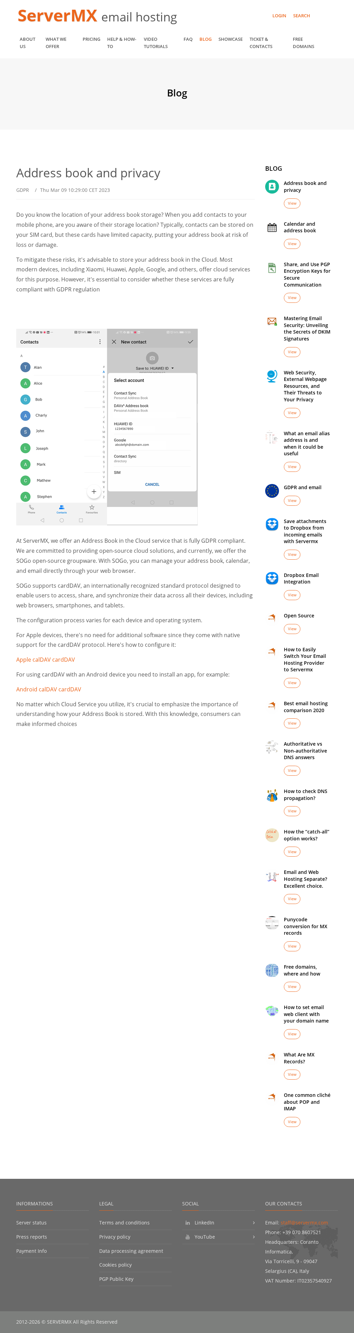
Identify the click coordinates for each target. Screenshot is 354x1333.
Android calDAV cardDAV (48, 689)
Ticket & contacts (261, 42)
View (292, 203)
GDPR (22, 190)
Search (301, 15)
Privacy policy (114, 1236)
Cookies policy (115, 1264)
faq (188, 39)
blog (205, 39)
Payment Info (31, 1251)
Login (279, 15)
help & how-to (121, 42)
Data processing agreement (131, 1251)
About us (27, 42)
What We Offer (56, 42)
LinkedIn (204, 1222)
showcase (230, 39)
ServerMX (59, 15)
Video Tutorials (156, 42)
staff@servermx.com (304, 1222)
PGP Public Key (116, 1279)
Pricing (91, 39)
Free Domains (303, 42)
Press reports (31, 1236)
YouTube (205, 1236)
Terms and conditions (124, 1222)
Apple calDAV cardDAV (45, 659)
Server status (31, 1222)
